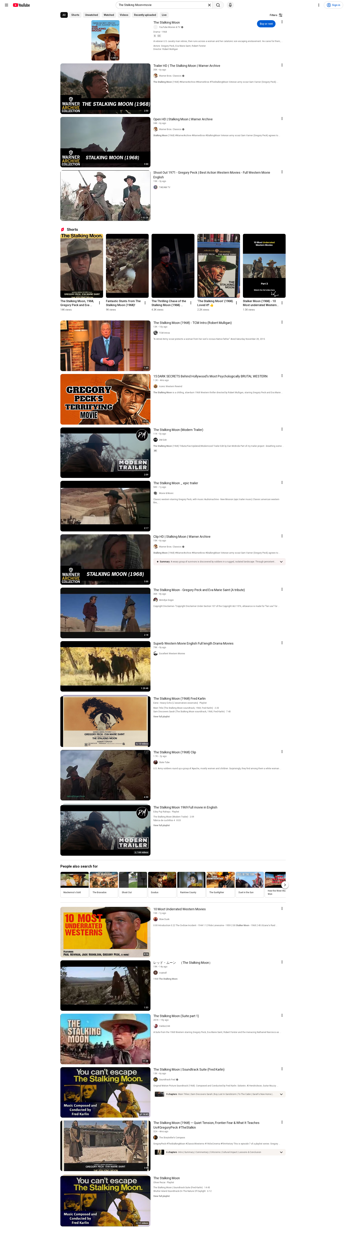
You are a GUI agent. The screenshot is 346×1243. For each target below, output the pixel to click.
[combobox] (163, 5)
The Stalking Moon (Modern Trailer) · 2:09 (173, 817)
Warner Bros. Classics (170, 76)
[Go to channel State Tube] (156, 762)
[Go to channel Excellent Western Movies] (156, 653)
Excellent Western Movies (172, 653)
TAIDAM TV (164, 187)
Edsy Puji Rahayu (161, 811)
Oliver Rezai (159, 1182)
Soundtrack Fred (167, 1079)
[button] (224, 561)
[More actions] (99, 302)
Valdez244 (164, 1026)
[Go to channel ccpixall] (156, 972)
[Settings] (319, 5)
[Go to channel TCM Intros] (156, 333)
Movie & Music (166, 493)
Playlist (203, 703)
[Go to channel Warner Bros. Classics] (156, 75)
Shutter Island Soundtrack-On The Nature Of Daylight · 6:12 (182, 1191)
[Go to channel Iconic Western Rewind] (156, 386)
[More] (281, 561)
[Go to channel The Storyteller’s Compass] (156, 1137)
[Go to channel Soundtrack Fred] (156, 1079)
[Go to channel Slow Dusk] (156, 919)
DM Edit (163, 440)
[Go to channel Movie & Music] (156, 493)
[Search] (218, 5)
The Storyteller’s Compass (172, 1137)
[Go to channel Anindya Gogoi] (156, 600)
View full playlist (161, 716)
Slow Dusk (164, 919)
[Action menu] (282, 21)
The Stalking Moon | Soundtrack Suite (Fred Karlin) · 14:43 (181, 1187)
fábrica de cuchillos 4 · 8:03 (167, 820)
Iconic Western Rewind (170, 386)
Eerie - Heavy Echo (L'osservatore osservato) (175, 703)
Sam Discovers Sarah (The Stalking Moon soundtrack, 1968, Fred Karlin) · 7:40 (192, 711)
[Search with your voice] (230, 5)
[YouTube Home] (21, 5)
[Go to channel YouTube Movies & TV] (156, 27)
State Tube (164, 762)
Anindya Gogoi (166, 600)
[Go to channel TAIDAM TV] (156, 187)
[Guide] (6, 5)
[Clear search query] (209, 5)
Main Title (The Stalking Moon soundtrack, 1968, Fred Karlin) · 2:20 (186, 708)
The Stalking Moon (166, 22)
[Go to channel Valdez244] (156, 1026)
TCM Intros (164, 333)
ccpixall (163, 973)
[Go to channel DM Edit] (156, 440)
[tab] (64, 15)
